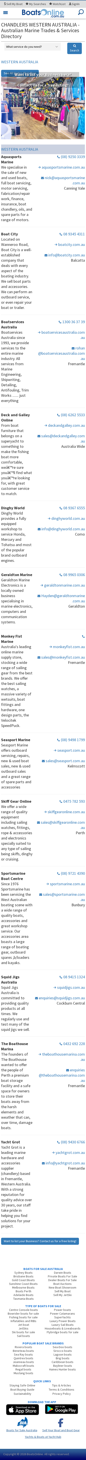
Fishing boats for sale (23, 1317)
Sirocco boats (62, 1351)
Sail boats (23, 1336)
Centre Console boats (23, 1310)
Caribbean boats (62, 1362)
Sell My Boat (62, 1291)
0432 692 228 (73, 1043)
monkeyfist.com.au (68, 646)
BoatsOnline (35, 1454)
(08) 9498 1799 (72, 739)
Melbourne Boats (23, 1287)
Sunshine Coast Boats (23, 1284)
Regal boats (23, 1369)
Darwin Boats (62, 1273)
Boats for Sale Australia (21, 1430)
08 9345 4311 (73, 233)
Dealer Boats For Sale (62, 1280)
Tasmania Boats (23, 1299)
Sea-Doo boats (62, 1347)
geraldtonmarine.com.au (64, 585)
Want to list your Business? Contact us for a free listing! (40, 1241)
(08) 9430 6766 (72, 1141)
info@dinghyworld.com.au (63, 528)
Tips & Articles (61, 1385)
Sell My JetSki (62, 1295)
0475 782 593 (73, 801)
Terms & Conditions (61, 1389)
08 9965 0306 (73, 574)
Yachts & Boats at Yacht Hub (43, 1437)
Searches (37, 4)
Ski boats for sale (23, 1332)
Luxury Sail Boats (63, 1325)
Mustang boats (23, 1373)
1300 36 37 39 (73, 321)
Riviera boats (23, 1347)
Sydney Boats (23, 1273)
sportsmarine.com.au (67, 883)
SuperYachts (62, 1317)
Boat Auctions (62, 1284)
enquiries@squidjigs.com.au (61, 997)
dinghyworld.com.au (67, 518)
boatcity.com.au (71, 244)
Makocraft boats (23, 1366)
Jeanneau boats (23, 1362)
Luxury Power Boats (63, 1321)
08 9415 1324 (73, 976)
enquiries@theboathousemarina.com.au (62, 1075)
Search (74, 50)
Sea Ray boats (23, 1354)
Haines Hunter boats (62, 1369)
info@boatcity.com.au (66, 254)
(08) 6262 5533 (72, 414)
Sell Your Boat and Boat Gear (61, 1430)
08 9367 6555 (73, 507)
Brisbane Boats (23, 1276)
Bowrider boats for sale (23, 1313)
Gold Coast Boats (23, 1280)
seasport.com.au (70, 750)
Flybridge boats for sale (63, 1332)
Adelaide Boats (23, 1295)
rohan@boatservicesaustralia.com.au (61, 353)
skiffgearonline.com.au (66, 811)
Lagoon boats (63, 1354)
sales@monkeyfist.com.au (62, 657)
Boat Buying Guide (22, 1389)
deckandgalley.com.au (66, 425)
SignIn (76, 4)
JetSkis (23, 1328)
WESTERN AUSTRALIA (19, 61)
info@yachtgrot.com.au (65, 1163)
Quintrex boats (23, 1358)
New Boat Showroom (62, 1287)
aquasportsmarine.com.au (63, 167)
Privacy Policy (61, 1394)
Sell (14, 4)
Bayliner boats (62, 1366)
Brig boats (62, 1358)
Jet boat (23, 1325)
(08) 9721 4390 (72, 873)
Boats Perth (23, 1291)
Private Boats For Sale (62, 1276)
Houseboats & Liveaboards (62, 1328)
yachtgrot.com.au (70, 1152)
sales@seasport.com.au (65, 760)
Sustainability (22, 1394)
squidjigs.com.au (70, 987)
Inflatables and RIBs (23, 1321)
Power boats (62, 1310)
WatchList (59, 4)
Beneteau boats (23, 1351)
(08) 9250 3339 (72, 156)
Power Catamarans (62, 1313)
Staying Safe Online (22, 1385)
